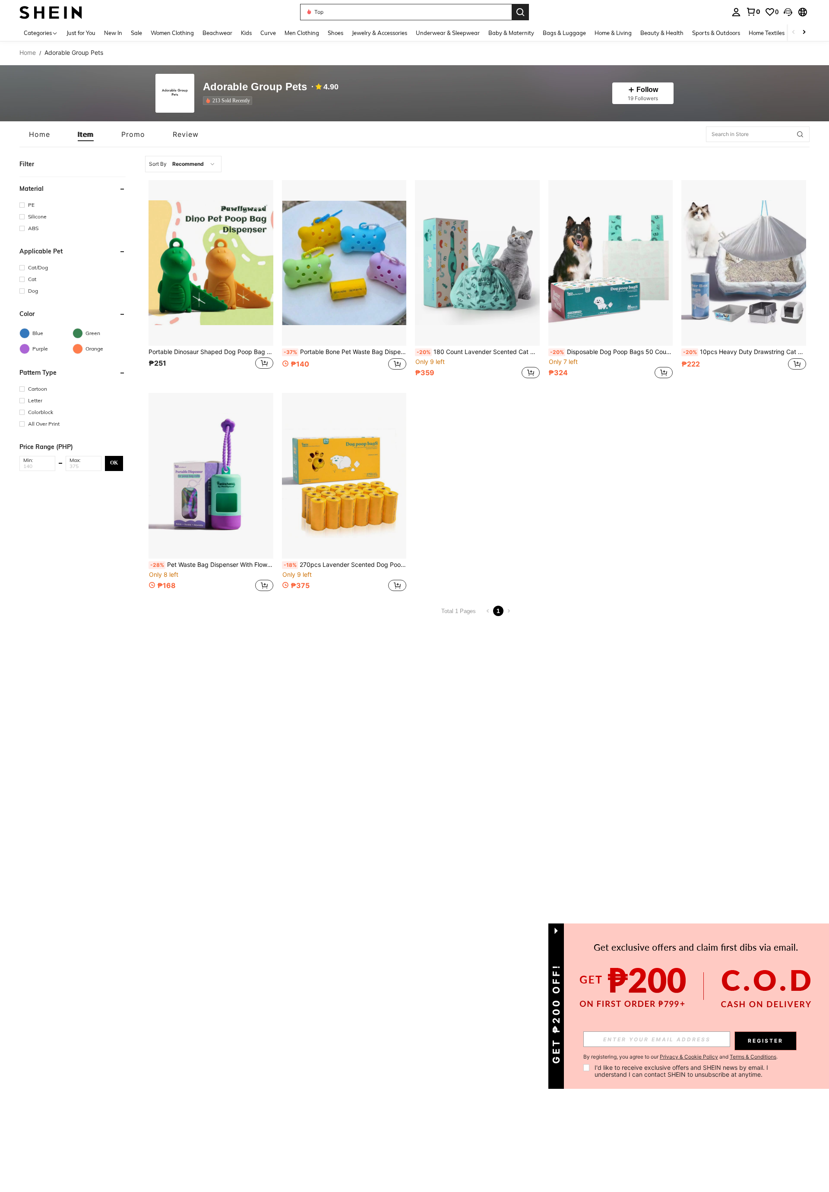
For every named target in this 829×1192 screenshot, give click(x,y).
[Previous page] (488, 611)
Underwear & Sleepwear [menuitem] (448, 32)
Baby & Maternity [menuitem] (511, 32)
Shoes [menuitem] (335, 32)
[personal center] (736, 12)
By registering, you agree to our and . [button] (680, 1057)
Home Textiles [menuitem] (767, 32)
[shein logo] (50, 12)
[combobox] (183, 164)
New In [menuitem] (113, 32)
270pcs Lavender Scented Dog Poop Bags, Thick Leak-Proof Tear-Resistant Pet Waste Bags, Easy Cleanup (345, 564)
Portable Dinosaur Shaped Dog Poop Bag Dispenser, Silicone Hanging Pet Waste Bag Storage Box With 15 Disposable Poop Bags (211, 351)
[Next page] (508, 611)
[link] (753, 11)
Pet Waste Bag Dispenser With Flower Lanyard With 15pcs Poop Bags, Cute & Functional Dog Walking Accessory (211, 564)
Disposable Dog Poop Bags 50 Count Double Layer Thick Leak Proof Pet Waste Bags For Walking (611, 351)
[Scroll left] (794, 32)
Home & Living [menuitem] (613, 32)
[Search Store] (800, 134)
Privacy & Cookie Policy (689, 1056)
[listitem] (229, 100)
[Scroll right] (804, 32)
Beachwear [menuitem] (217, 32)
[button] (788, 12)
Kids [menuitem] (246, 32)
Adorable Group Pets (255, 87)
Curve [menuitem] (268, 32)
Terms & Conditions (753, 1056)
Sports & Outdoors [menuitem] (716, 32)
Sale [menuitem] (136, 32)
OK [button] (114, 463)
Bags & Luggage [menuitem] (564, 32)
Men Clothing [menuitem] (302, 32)
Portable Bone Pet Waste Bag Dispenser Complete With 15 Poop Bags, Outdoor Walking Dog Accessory (345, 351)
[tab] (39, 134)
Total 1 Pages (458, 611)
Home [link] (27, 52)
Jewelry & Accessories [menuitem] (379, 32)
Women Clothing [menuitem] (172, 32)
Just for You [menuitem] (80, 32)
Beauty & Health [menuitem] (661, 32)
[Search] (520, 12)
